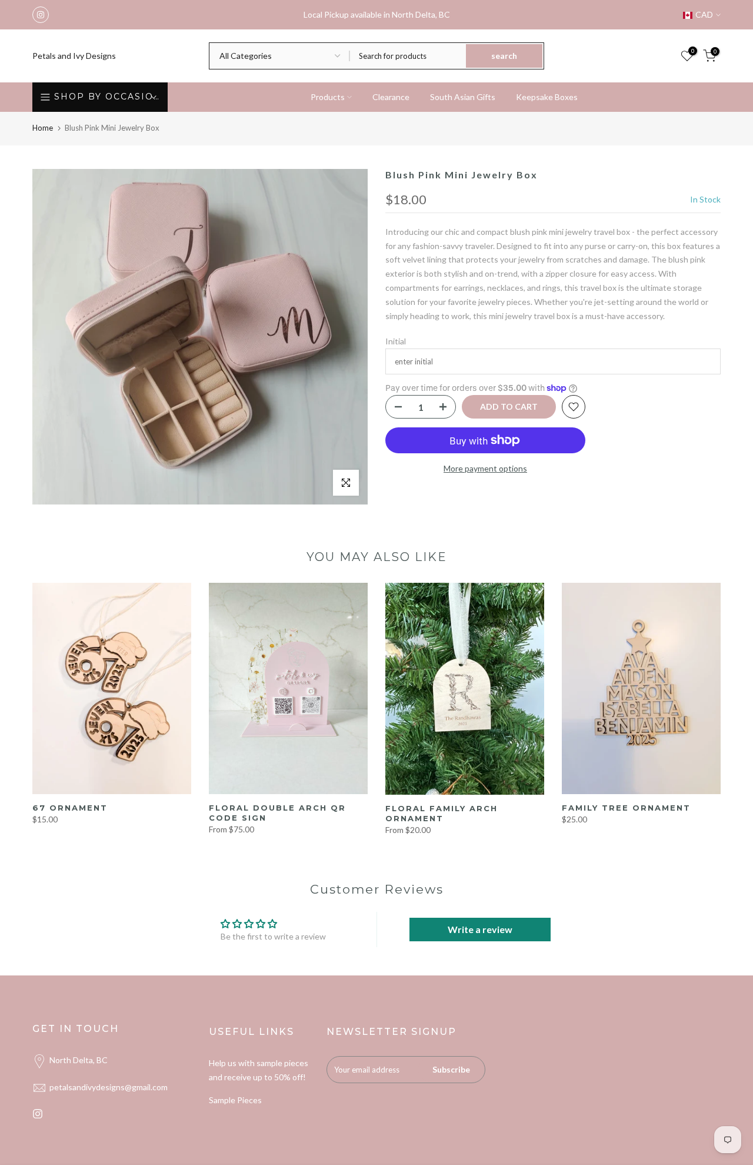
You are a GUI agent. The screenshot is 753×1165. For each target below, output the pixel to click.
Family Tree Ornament (626, 807)
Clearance (390, 97)
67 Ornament (70, 807)
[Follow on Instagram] (40, 14)
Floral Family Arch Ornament (441, 813)
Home (42, 127)
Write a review (480, 929)
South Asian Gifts (462, 97)
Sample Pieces (235, 1100)
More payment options (485, 468)
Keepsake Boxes (547, 97)
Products (328, 97)
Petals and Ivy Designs (74, 56)
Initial (395, 341)
